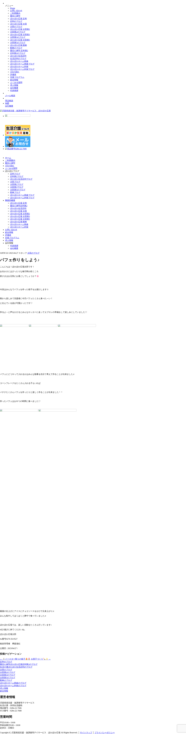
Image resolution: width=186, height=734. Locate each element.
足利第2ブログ (16, 176)
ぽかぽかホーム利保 (19, 66)
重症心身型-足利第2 (19, 50)
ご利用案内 (15, 13)
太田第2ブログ (16, 184)
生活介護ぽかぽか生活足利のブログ (16, 667)
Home (12, 8)
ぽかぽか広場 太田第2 (20, 29)
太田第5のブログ (17, 42)
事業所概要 (10, 200)
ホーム (8, 158)
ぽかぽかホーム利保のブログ (13, 686)
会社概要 (14, 88)
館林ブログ (15, 192)
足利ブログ (15, 174)
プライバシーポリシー (105, 732)
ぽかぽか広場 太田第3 (20, 34)
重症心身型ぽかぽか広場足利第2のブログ (18, 664)
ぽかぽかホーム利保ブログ (22, 69)
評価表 (13, 74)
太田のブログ (16, 26)
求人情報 (14, 85)
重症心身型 (15, 16)
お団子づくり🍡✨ (41, 659)
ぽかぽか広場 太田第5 (20, 40)
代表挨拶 (14, 90)
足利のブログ (16, 21)
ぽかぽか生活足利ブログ (21, 179)
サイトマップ (86, 732)
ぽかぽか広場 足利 (18, 19)
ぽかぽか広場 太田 (18, 24)
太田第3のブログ (17, 37)
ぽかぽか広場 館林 (18, 45)
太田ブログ (15, 182)
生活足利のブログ (18, 58)
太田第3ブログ (16, 187)
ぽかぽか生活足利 (18, 56)
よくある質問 (16, 82)
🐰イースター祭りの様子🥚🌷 (15, 659)
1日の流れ (14, 72)
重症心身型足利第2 (18, 206)
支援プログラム (17, 77)
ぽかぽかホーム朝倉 (19, 61)
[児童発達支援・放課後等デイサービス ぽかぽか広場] (25, 111)
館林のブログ (16, 48)
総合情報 (14, 80)
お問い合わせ (16, 11)
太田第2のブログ (17, 32)
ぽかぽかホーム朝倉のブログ (13, 683)
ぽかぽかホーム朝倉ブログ (22, 64)
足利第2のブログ (17, 53)
